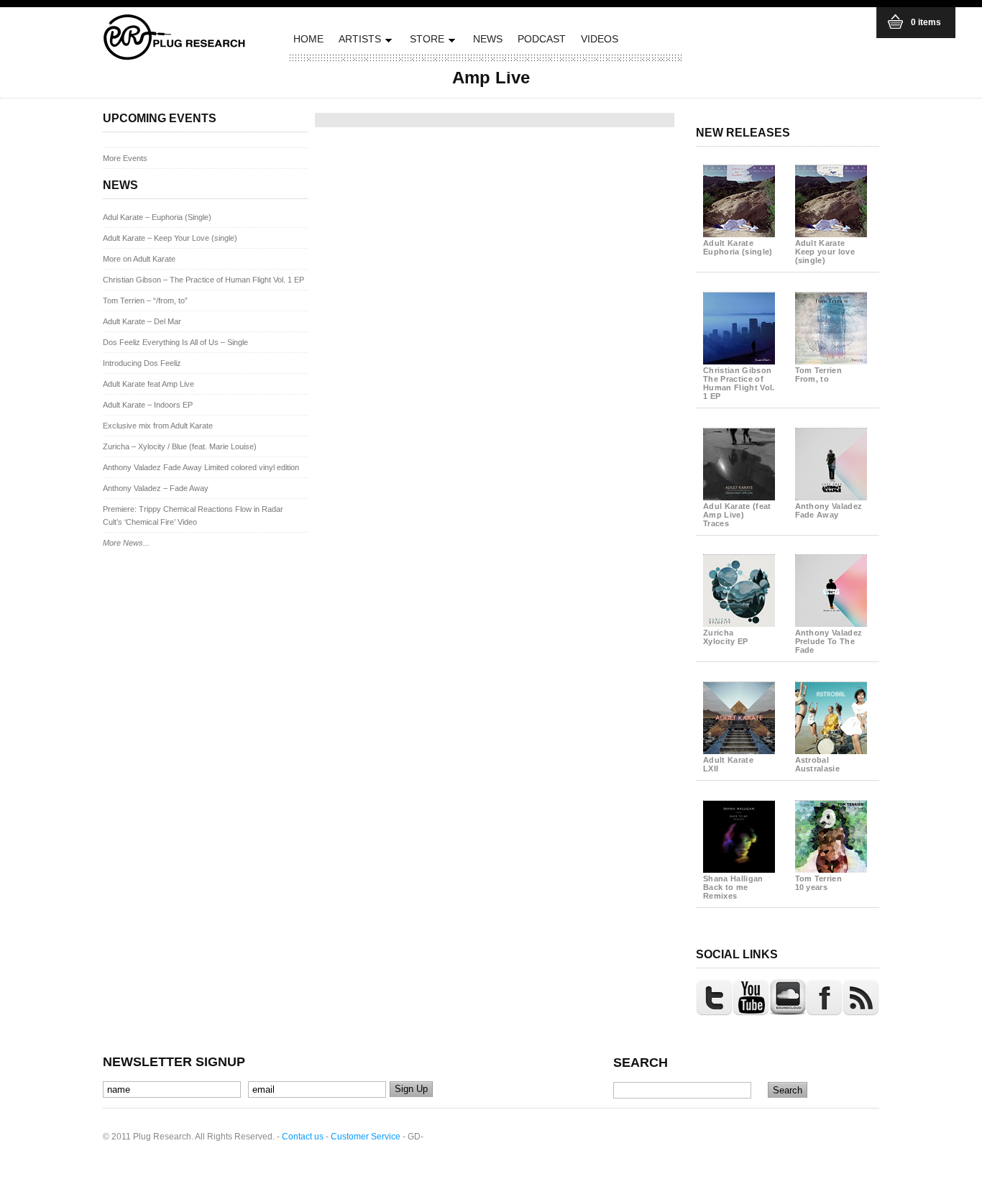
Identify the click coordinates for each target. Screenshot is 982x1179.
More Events (125, 158)
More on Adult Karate (139, 258)
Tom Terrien (819, 374)
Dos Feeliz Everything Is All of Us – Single (175, 342)
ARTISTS (358, 41)
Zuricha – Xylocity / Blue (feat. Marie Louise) (180, 446)
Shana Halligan (733, 887)
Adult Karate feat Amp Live (148, 384)
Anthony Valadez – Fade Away (155, 488)
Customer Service (365, 1137)
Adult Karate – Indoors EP (148, 404)
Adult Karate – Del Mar (142, 321)
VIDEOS (599, 39)
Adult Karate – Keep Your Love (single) (170, 238)
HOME (308, 39)
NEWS (488, 39)
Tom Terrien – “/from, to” (145, 300)
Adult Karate (738, 247)
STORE (425, 41)
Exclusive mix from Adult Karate (158, 425)
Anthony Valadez (829, 510)
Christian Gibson (739, 383)
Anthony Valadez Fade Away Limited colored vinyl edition (201, 467)
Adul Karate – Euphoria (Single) (157, 217)
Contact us (302, 1137)
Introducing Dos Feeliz (142, 363)
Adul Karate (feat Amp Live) (737, 515)
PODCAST (542, 39)
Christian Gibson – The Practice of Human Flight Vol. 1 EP (203, 279)
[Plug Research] (175, 56)
